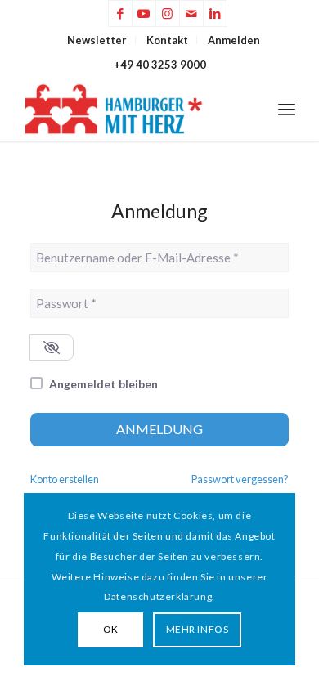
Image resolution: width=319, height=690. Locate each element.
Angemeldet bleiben (103, 384)
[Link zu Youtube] (144, 13)
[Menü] (286, 108)
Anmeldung (159, 429)
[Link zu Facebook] (120, 13)
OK (111, 629)
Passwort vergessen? (240, 479)
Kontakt (167, 40)
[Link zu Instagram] (167, 13)
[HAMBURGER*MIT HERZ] (132, 108)
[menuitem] (97, 40)
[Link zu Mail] (191, 13)
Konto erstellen (64, 479)
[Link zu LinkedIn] (215, 13)
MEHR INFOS (197, 629)
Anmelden (234, 40)
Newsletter (97, 40)
